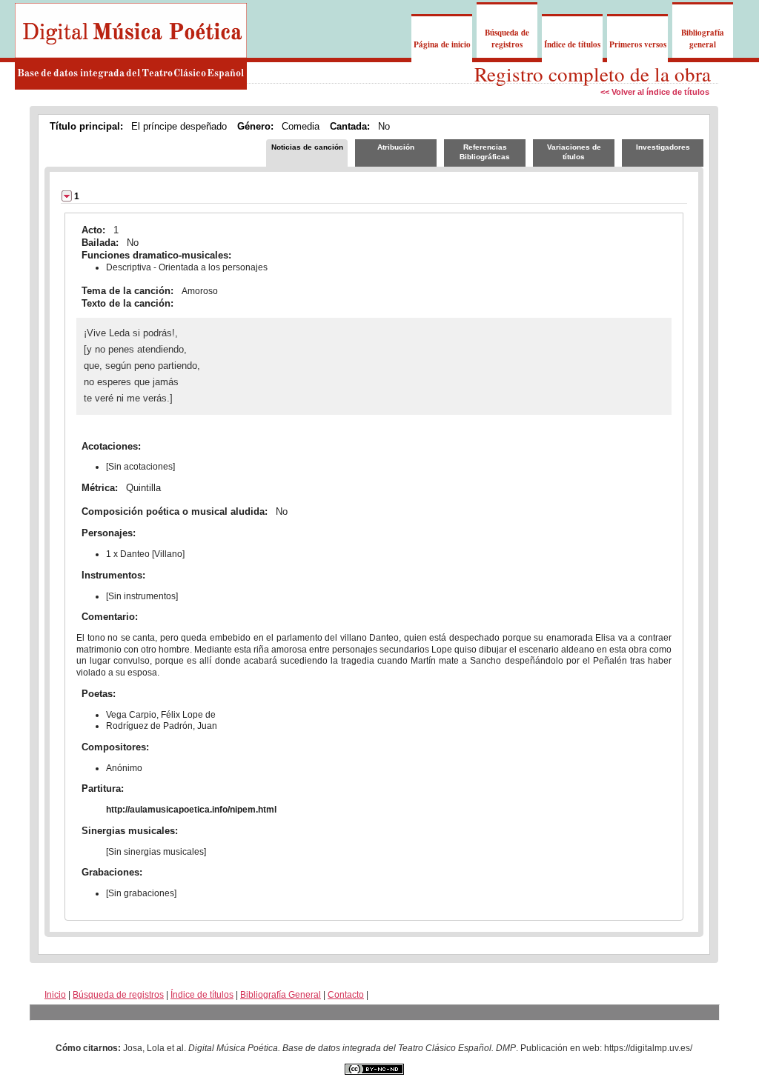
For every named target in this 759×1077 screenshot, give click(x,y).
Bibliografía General (280, 995)
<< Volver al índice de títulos (654, 91)
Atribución (395, 147)
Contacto (346, 995)
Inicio (55, 995)
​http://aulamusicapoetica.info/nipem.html (191, 809)
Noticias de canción (307, 147)
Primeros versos (637, 44)
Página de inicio (442, 44)
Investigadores (663, 147)
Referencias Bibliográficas (485, 152)
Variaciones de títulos (574, 152)
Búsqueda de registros (507, 38)
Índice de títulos (572, 44)
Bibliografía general (702, 38)
